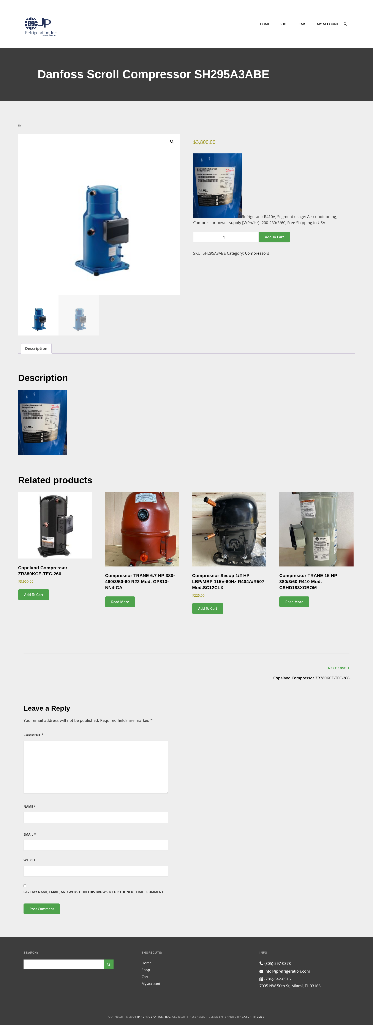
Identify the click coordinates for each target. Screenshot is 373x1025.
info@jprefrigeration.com (286, 971)
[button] (172, 141)
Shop (284, 24)
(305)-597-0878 (277, 963)
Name (30, 806)
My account (327, 24)
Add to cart (274, 237)
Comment (33, 735)
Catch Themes (253, 1017)
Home (265, 24)
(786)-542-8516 (277, 978)
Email (30, 834)
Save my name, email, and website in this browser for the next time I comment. (94, 892)
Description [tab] (36, 348)
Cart (303, 24)
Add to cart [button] (33, 594)
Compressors (257, 253)
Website (30, 860)
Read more (120, 601)
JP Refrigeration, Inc (153, 1017)
